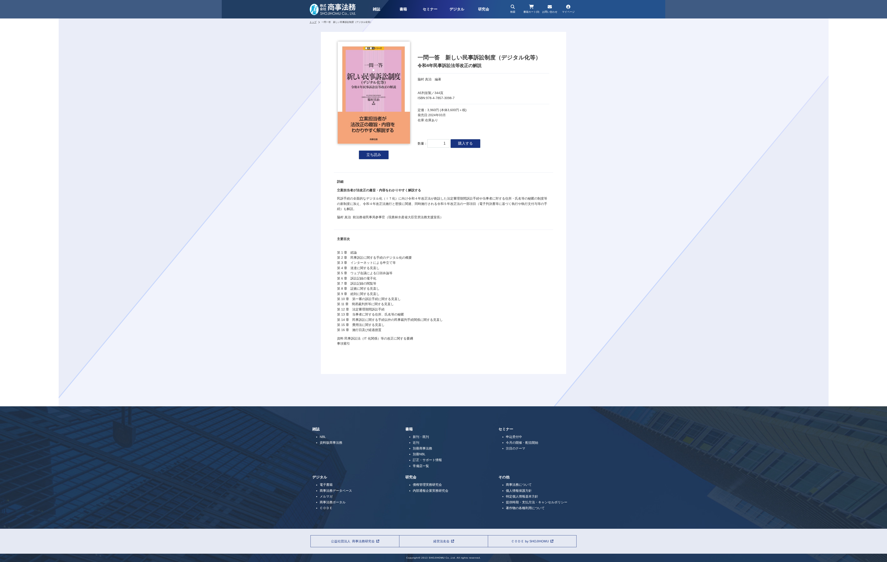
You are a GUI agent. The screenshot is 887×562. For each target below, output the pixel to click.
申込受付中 (514, 437)
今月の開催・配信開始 (522, 442)
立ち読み (373, 155)
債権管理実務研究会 (427, 485)
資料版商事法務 (331, 442)
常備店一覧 (421, 466)
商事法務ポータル (333, 502)
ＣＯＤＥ (326, 508)
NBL (323, 437)
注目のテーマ (515, 448)
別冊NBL (419, 454)
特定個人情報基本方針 (522, 496)
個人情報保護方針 (519, 490)
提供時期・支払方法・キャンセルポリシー (536, 502)
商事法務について (519, 485)
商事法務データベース (336, 490)
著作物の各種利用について (525, 508)
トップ (313, 22)
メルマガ (326, 496)
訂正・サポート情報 (427, 460)
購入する (465, 143)
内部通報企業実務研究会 (430, 490)
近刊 (416, 442)
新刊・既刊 (421, 437)
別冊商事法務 (422, 448)
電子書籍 (326, 485)
